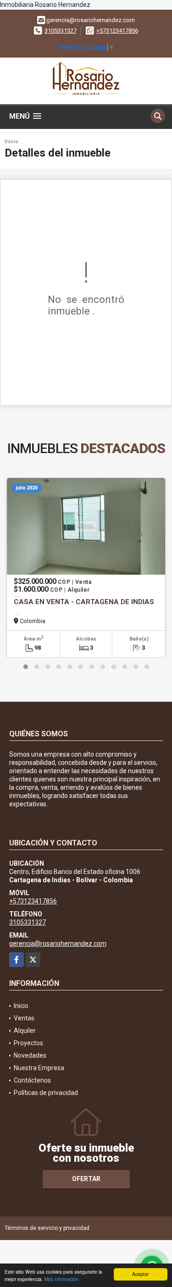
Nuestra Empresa (39, 1068)
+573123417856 (117, 30)
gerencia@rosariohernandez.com (57, 943)
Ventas (24, 1018)
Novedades (30, 1055)
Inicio (11, 142)
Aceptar (140, 1273)
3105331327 (60, 30)
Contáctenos (32, 1080)
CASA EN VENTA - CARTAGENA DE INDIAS (84, 602)
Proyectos (28, 1043)
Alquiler (25, 1030)
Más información (61, 1278)
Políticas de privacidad (46, 1092)
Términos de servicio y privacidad (47, 1228)
